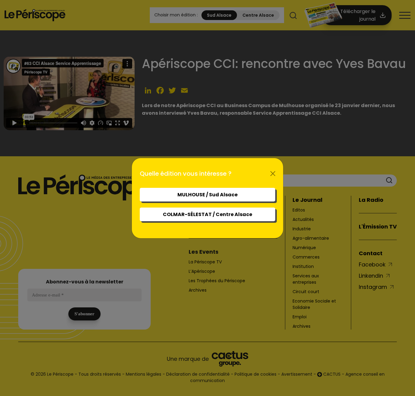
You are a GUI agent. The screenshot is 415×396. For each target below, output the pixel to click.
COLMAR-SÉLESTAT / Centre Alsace (207, 214)
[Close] (273, 173)
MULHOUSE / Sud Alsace (207, 194)
